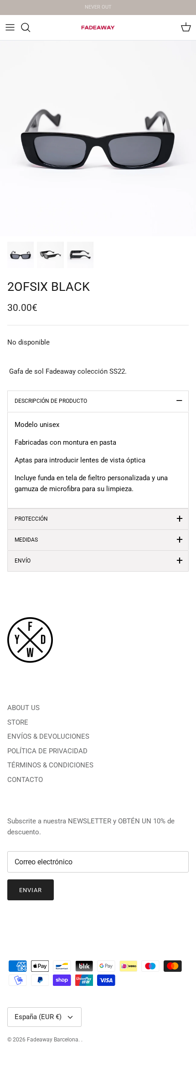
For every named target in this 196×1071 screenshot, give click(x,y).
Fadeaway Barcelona (52, 1039)
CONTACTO (25, 780)
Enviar (30, 890)
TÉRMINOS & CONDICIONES (50, 765)
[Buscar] (30, 27)
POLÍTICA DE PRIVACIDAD (47, 751)
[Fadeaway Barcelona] (98, 28)
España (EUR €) (38, 1017)
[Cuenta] (166, 27)
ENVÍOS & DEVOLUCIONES (48, 736)
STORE (17, 722)
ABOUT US (23, 708)
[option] (98, 138)
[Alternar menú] (10, 27)
